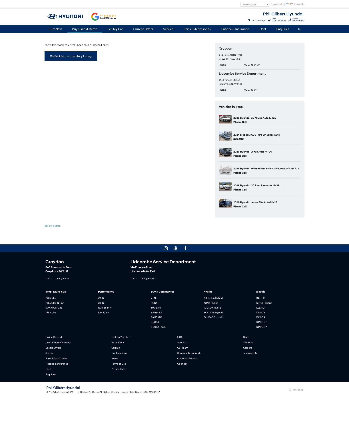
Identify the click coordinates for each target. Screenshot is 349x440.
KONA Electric (264, 302)
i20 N (101, 297)
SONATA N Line (53, 307)
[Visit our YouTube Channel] (175, 248)
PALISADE (156, 317)
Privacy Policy (119, 368)
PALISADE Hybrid (213, 317)
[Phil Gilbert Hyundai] (65, 16)
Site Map (248, 342)
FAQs (180, 336)
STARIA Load (158, 326)
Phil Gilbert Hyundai (283, 14)
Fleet (262, 29)
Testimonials (250, 352)
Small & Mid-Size (55, 291)
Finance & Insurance (235, 29)
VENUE (155, 297)
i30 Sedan (51, 297)
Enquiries (282, 29)
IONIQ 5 (260, 312)
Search (299, 29)
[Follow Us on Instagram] (166, 248)
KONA (154, 302)
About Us (182, 342)
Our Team (182, 347)
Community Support (188, 352)
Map (47, 278)
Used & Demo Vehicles (58, 342)
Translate (299, 4)
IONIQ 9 (260, 317)
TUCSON (156, 307)
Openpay (182, 363)
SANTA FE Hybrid (213, 312)
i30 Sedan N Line (54, 302)
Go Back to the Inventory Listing (71, 56)
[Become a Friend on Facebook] (185, 248)
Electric (260, 291)
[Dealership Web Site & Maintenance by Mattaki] (296, 390)
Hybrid (208, 291)
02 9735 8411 (298, 20)
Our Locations (258, 20)
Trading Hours (62, 278)
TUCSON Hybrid (212, 307)
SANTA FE (156, 312)
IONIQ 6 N (262, 326)
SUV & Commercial (162, 291)
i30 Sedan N (105, 307)
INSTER (260, 297)
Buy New (55, 29)
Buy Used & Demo (84, 29)
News (114, 358)
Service (168, 29)
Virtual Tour (117, 342)
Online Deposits (54, 336)
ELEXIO (260, 307)
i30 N (101, 302)
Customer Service (187, 358)
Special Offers (53, 347)
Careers (247, 347)
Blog (245, 336)
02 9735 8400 (279, 20)
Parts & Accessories (197, 29)
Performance (106, 291)
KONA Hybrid (211, 302)
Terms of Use (118, 363)
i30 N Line (51, 312)
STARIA (155, 321)
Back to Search (53, 225)
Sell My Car (115, 29)
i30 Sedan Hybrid (213, 297)
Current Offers (143, 29)
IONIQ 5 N (103, 312)
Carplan (115, 347)
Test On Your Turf (120, 336)
